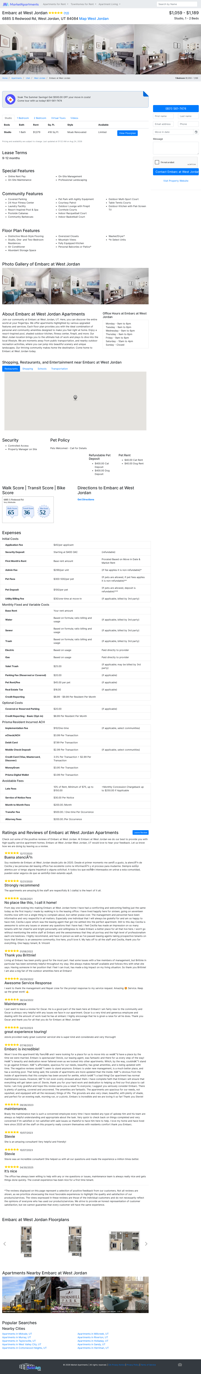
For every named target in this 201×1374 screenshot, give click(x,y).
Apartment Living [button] (109, 4)
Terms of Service (148, 1365)
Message (158, 138)
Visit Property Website (175, 180)
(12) (66, 13)
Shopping (27, 368)
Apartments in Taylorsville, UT (19, 1340)
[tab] (8, 118)
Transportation (59, 368)
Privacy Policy (133, 1365)
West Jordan (98, 18)
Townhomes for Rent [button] (82, 4)
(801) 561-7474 (175, 108)
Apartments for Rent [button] (55, 4)
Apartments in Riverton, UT (93, 1337)
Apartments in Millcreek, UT (93, 1333)
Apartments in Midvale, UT (17, 1333)
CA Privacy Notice (117, 1365)
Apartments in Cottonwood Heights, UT (24, 1347)
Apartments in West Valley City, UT (21, 1344)
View (127, 133)
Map (83, 18)
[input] (173, 132)
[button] (75, 398)
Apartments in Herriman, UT (93, 1347)
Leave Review (140, 832)
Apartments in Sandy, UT (91, 1344)
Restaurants (11, 368)
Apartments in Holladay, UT (93, 1340)
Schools (42, 368)
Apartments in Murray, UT (16, 1337)
